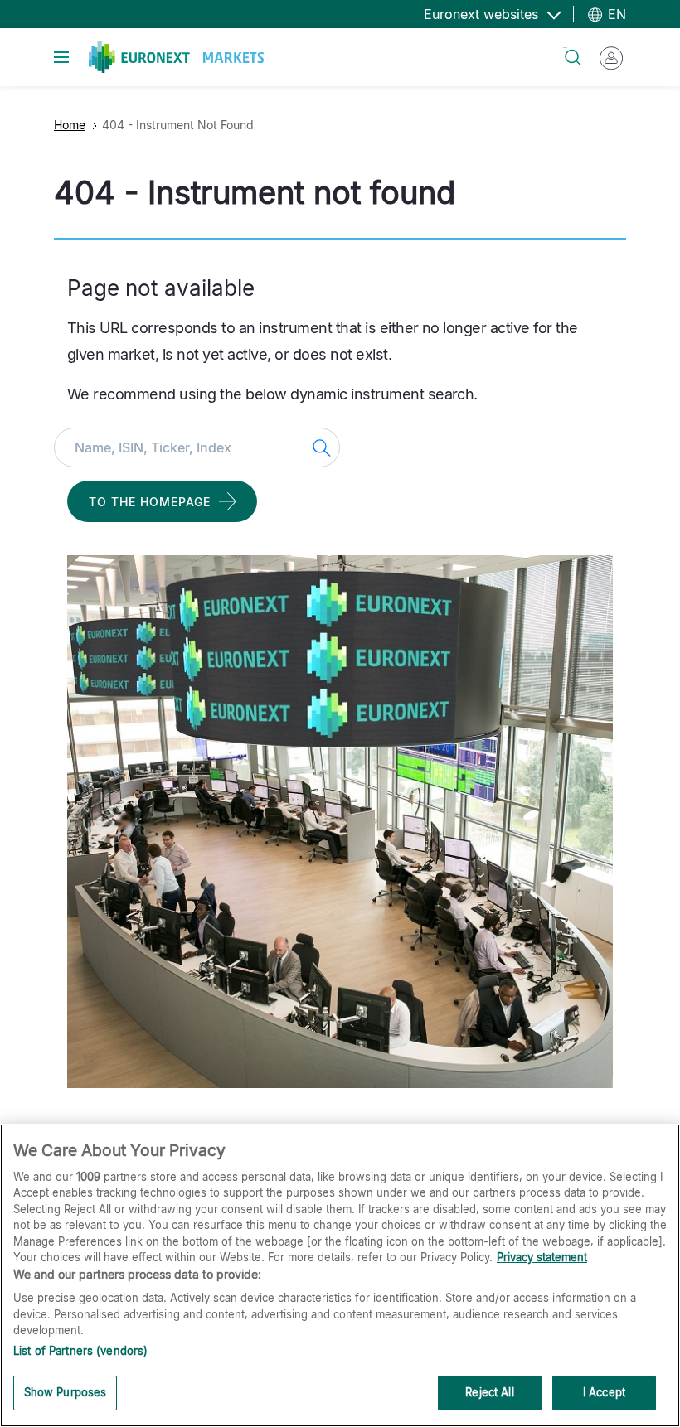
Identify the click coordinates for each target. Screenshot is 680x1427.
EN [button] (615, 14)
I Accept (604, 1392)
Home (69, 125)
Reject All (489, 1392)
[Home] (176, 57)
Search (565, 47)
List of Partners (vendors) (80, 1350)
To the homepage (150, 502)
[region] (340, 1275)
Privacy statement (542, 1257)
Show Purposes (65, 1392)
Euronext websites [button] (483, 14)
